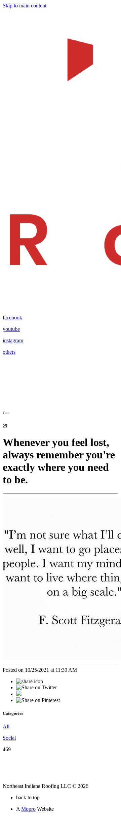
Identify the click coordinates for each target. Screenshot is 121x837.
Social (9, 738)
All (6, 726)
